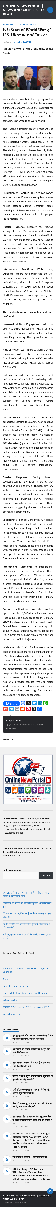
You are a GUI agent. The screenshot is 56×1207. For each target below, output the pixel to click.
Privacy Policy (10, 1000)
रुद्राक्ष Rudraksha (11, 1014)
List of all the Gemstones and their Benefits (25, 992)
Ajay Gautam (13, 720)
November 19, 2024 (22, 42)
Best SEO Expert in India (15, 985)
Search (46, 875)
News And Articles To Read (19, 25)
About (6, 978)
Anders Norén (19, 1203)
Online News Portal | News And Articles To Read (23, 10)
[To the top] (50, 1191)
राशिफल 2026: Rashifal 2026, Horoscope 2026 (26, 1007)
